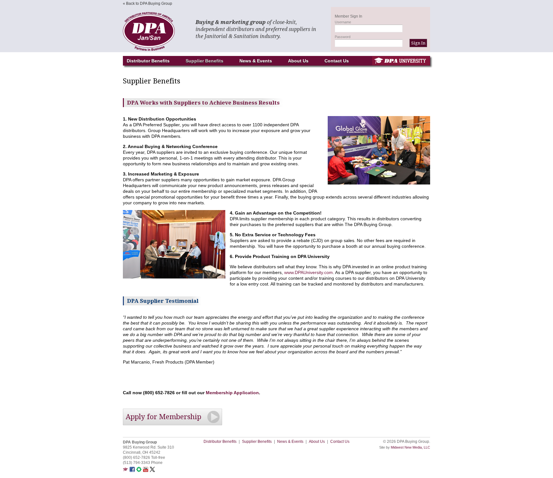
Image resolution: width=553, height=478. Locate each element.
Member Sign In (348, 16)
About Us (298, 60)
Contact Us (337, 60)
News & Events (255, 60)
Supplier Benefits (204, 60)
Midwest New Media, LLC (410, 447)
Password (342, 37)
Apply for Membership (163, 417)
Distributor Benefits (148, 60)
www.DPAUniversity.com (308, 272)
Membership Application (232, 392)
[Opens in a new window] (125, 470)
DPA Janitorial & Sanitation (155, 31)
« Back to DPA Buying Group (147, 3)
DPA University (401, 60)
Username (343, 22)
